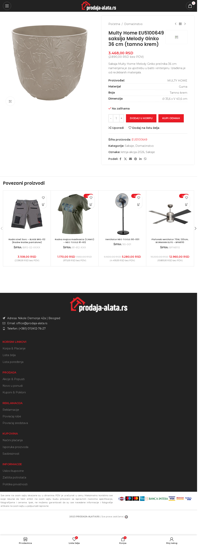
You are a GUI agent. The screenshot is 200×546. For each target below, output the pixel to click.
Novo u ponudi (13, 385)
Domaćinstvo (133, 24)
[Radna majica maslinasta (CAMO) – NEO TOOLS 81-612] (74, 214)
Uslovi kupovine (13, 471)
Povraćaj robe (12, 416)
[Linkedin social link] (140, 159)
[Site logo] (98, 5)
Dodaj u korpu (141, 118)
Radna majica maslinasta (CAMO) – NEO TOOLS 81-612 (74, 241)
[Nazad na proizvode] (180, 24)
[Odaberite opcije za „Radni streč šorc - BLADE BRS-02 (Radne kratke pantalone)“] (43, 204)
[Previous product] (175, 24)
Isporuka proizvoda (15, 447)
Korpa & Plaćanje (14, 348)
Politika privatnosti (15, 484)
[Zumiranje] (10, 101)
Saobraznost (11, 453)
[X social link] (125, 159)
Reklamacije (11, 410)
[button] (138, 204)
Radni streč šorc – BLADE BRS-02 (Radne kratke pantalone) (27, 241)
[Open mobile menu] (7, 6)
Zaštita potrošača (14, 477)
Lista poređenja (13, 362)
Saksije (129, 146)
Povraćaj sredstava (15, 423)
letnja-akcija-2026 (132, 152)
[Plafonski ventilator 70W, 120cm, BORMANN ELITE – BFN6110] (170, 214)
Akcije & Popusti (14, 379)
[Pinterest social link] (135, 159)
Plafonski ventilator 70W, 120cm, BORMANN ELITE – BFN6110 (170, 241)
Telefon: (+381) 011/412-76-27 (26, 328)
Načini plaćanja (13, 440)
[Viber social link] (145, 159)
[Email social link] (130, 159)
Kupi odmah (171, 118)
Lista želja (9, 355)
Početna (114, 24)
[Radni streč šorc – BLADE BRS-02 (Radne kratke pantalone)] (27, 214)
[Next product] (185, 24)
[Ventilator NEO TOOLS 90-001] (122, 214)
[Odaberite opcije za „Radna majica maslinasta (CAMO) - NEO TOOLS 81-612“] (91, 204)
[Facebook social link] (120, 159)
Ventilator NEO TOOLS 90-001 (122, 239)
